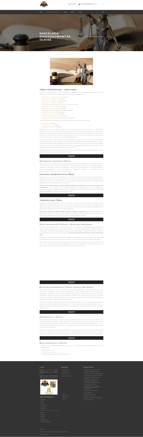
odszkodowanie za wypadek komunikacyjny (52, 97)
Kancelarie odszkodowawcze (53, 12)
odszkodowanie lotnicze (48, 117)
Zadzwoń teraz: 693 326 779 (71, 156)
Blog (43, 429)
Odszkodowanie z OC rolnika (90, 384)
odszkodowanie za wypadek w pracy (50, 98)
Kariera (41, 429)
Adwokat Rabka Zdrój (88, 399)
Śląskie (41, 401)
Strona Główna (86, 36)
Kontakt (80, 12)
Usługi (65, 12)
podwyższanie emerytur (48, 125)
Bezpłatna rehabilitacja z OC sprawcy (92, 371)
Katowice (42, 412)
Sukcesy (72, 12)
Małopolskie (43, 399)
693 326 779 (73, 3)
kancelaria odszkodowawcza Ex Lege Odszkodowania (71, 227)
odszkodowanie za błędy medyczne (50, 114)
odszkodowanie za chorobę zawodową (51, 106)
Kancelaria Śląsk (43, 419)
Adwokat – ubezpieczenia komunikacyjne (93, 397)
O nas (63, 393)
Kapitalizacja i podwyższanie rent (91, 379)
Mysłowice (42, 416)
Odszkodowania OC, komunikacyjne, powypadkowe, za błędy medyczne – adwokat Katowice (92, 387)
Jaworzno (42, 418)
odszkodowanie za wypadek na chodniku (52, 116)
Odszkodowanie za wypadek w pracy (92, 369)
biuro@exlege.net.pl (51, 352)
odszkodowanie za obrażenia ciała (50, 102)
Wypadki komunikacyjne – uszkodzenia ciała (93, 373)
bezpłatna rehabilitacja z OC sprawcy (65, 104)
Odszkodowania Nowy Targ (90, 394)
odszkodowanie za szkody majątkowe (51, 112)
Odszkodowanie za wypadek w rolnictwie (92, 375)
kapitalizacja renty (46, 123)
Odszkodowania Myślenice (89, 396)
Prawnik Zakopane (88, 392)
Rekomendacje (65, 395)
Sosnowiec (42, 414)
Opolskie (42, 403)
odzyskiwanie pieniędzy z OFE (49, 126)
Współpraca (64, 397)
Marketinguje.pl (46, 434)
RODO (63, 399)
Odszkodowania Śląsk (45, 421)
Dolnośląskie (43, 406)
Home (41, 12)
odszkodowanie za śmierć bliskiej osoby (51, 108)
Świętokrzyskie (43, 405)
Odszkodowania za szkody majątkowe (92, 377)
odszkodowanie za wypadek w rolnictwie (52, 100)
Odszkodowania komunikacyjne (91, 390)
